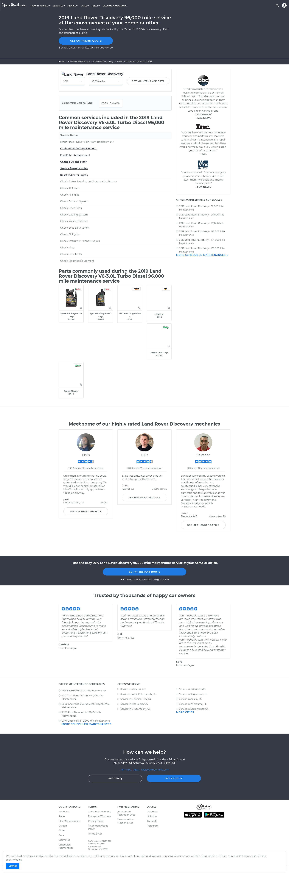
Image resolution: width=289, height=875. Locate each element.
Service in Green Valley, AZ (135, 708)
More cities (185, 712)
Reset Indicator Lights (74, 175)
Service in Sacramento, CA (193, 708)
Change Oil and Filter (73, 161)
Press (62, 816)
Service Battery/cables (74, 168)
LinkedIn (152, 816)
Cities (62, 830)
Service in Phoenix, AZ (132, 689)
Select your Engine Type (77, 102)
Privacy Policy (95, 821)
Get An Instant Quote (144, 571)
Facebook (152, 811)
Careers (63, 825)
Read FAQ (115, 778)
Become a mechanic (115, 5)
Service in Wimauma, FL (193, 703)
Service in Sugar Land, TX (193, 694)
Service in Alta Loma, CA (134, 703)
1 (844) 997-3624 (130, 769)
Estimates (64, 839)
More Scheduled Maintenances (201, 255)
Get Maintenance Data (148, 81)
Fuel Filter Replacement (75, 155)
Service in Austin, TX (190, 698)
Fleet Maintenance (69, 821)
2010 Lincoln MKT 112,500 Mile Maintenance (86, 720)
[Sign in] (284, 5)
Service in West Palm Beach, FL (138, 694)
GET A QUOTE (174, 778)
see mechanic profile (86, 511)
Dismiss (12, 866)
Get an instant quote (86, 40)
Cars (61, 835)
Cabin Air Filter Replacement (78, 148)
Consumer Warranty (99, 811)
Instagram (152, 825)
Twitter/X (152, 821)
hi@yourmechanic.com (155, 769)
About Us (64, 811)
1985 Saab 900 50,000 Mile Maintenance (84, 690)
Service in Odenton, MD (192, 689)
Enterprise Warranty (99, 816)
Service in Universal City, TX (135, 698)
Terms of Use (95, 833)
